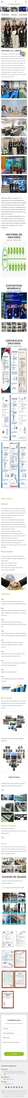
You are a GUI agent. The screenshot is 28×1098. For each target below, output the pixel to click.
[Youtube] (14, 1087)
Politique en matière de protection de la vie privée (12, 1091)
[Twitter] (6, 1087)
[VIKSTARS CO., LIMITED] (14, 2)
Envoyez (14, 1054)
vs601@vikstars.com (8, 1083)
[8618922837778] (22, 1087)
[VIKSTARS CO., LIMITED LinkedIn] (17, 1087)
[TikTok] (19, 1087)
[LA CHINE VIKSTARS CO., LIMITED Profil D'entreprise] (14, 33)
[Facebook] (9, 1087)
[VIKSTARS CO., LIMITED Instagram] (11, 1087)
